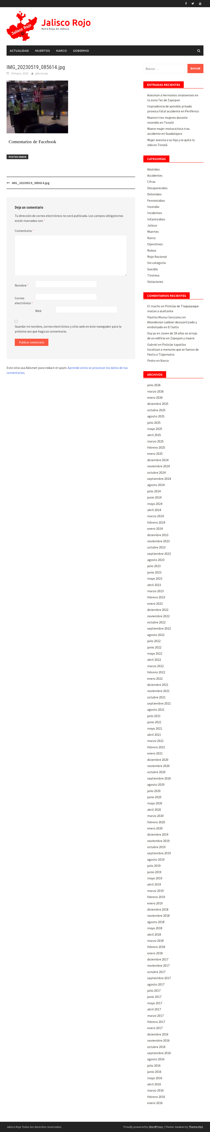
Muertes (153, 231)
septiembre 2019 (159, 853)
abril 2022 (154, 660)
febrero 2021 (156, 747)
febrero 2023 (156, 597)
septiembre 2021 (159, 703)
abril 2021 (154, 734)
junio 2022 (154, 647)
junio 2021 (154, 722)
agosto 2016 (155, 1059)
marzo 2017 (155, 1015)
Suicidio (152, 269)
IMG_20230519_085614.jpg (30, 183)
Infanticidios (156, 219)
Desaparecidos (157, 188)
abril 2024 (154, 510)
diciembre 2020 (157, 760)
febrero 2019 (156, 897)
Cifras (151, 182)
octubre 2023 (156, 547)
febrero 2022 (156, 672)
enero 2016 (155, 1103)
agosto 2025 (155, 416)
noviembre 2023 (158, 541)
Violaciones (155, 282)
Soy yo (151, 333)
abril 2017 (154, 1009)
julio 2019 (154, 866)
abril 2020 (154, 809)
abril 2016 (154, 1084)
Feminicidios (156, 200)
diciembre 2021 (157, 685)
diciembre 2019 (157, 834)
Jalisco (152, 225)
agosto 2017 (155, 984)
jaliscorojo (41, 73)
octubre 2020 (156, 772)
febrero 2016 (156, 1097)
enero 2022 (155, 678)
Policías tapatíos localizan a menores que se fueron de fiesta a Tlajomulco (173, 349)
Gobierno (81, 50)
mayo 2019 (154, 878)
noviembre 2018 (158, 915)
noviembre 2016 (158, 1040)
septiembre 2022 (159, 628)
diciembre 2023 (157, 535)
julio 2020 (154, 791)
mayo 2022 (154, 653)
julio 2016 (154, 1065)
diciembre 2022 (157, 610)
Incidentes (154, 213)
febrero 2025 (156, 447)
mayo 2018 (154, 928)
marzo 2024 (155, 516)
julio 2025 (154, 422)
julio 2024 (154, 491)
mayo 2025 (154, 429)
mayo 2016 (154, 1078)
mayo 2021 (154, 728)
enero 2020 (155, 828)
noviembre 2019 (158, 841)
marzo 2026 (155, 391)
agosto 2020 (155, 784)
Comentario (24, 231)
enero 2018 (155, 953)
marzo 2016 (155, 1090)
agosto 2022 (155, 635)
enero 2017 (155, 1028)
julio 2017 (154, 990)
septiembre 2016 (159, 1053)
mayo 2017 (154, 1003)
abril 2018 (154, 934)
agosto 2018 (155, 922)
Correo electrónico (24, 300)
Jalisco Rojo (66, 22)
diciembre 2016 (157, 1034)
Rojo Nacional (157, 256)
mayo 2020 (154, 803)
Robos (151, 250)
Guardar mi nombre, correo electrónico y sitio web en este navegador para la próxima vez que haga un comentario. (68, 328)
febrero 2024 (156, 522)
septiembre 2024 (159, 479)
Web (38, 311)
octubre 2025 (156, 410)
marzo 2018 (155, 941)
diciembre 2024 (157, 460)
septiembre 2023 (159, 554)
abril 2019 (154, 884)
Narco (61, 50)
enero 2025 (155, 453)
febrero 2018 (156, 947)
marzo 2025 (155, 441)
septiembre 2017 (159, 978)
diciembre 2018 (157, 909)
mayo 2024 (154, 504)
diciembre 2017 (157, 959)
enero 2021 (155, 753)
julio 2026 (154, 385)
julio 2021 (154, 716)
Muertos (42, 50)
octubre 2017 (156, 972)
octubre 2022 (156, 622)
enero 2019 (155, 903)
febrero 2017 (156, 1022)
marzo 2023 (155, 591)
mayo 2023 (154, 578)
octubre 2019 (156, 847)
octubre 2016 (156, 1047)
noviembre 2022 (158, 616)
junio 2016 (154, 1072)
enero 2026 (155, 397)
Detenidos (154, 194)
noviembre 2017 (158, 965)
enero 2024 (155, 528)
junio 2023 (154, 572)
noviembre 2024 (158, 466)
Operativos (155, 244)
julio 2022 (154, 641)
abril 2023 (154, 585)
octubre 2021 (156, 697)
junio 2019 (154, 872)
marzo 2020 (155, 816)
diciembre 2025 (157, 404)
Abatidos (153, 169)
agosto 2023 (155, 560)
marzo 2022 (155, 666)
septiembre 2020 (159, 778)
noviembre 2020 (158, 766)
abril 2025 (154, 435)
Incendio (153, 207)
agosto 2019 (155, 859)
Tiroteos (153, 275)
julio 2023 (154, 566)
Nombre (22, 285)
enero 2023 (155, 603)
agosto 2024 (155, 485)
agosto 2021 (155, 709)
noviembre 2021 (158, 691)
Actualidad (19, 50)
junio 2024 (154, 497)
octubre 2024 (156, 472)
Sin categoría (156, 263)
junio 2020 (154, 797)
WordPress (156, 1127)
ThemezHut (196, 1127)
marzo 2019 (155, 891)
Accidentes (154, 175)
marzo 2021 (155, 741)
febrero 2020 (156, 822)
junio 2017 (154, 997)
